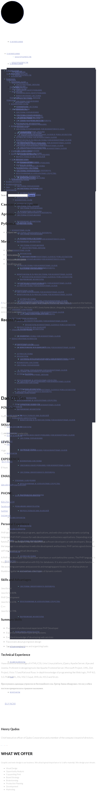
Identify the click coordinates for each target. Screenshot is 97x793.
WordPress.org (13, 263)
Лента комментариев (16, 259)
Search (4, 195)
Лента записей (13, 254)
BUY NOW (7, 461)
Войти (9, 250)
